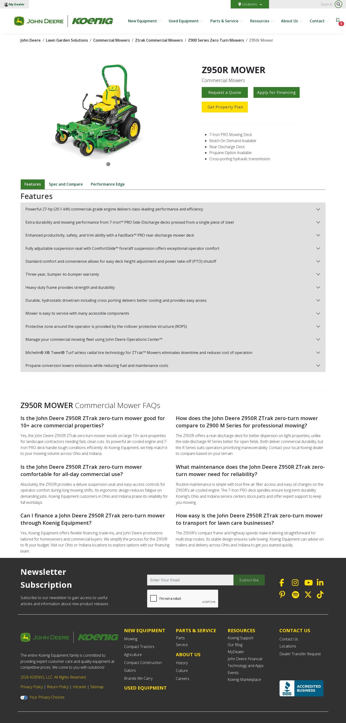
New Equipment (143, 21)
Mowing (130, 638)
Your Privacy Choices (46, 697)
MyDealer (236, 651)
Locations (249, 4)
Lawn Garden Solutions (67, 40)
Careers (182, 678)
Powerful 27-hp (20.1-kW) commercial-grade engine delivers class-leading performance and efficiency (114, 209)
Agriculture (133, 654)
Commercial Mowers (111, 40)
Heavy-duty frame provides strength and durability (70, 287)
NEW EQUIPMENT (144, 630)
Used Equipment (184, 21)
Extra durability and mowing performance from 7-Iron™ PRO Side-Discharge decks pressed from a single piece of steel (129, 222)
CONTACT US (294, 630)
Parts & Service (224, 21)
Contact (318, 21)
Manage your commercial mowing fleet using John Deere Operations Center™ (93, 339)
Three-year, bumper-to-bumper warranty (62, 274)
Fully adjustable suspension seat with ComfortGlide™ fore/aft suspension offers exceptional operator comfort (122, 248)
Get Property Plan (225, 107)
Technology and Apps (246, 665)
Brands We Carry (138, 678)
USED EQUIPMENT (145, 688)
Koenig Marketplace (244, 679)
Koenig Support (240, 637)
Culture (182, 670)
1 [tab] (108, 164)
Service (182, 644)
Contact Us (288, 639)
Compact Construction (143, 662)
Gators (130, 670)
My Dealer (16, 4)
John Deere (30, 40)
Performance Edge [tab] (108, 184)
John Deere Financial (245, 658)
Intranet (79, 686)
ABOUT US (188, 654)
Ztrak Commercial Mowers (159, 40)
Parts (180, 637)
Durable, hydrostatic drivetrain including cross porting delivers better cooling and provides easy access (116, 300)
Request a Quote (224, 92)
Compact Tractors (139, 646)
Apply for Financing (276, 92)
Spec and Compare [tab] (66, 184)
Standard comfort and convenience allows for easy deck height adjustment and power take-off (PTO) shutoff (120, 261)
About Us (290, 21)
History (182, 662)
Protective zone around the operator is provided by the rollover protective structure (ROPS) (106, 326)
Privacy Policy (31, 686)
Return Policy (58, 686)
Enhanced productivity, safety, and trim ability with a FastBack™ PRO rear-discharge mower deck (109, 235)
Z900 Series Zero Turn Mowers (216, 40)
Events (233, 672)
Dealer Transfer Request (300, 653)
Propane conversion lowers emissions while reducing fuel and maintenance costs (96, 365)
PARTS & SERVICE (196, 630)
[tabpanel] (108, 111)
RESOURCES (241, 630)
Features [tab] (32, 184)
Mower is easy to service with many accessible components (77, 313)
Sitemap (97, 686)
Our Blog (235, 644)
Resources (260, 21)
